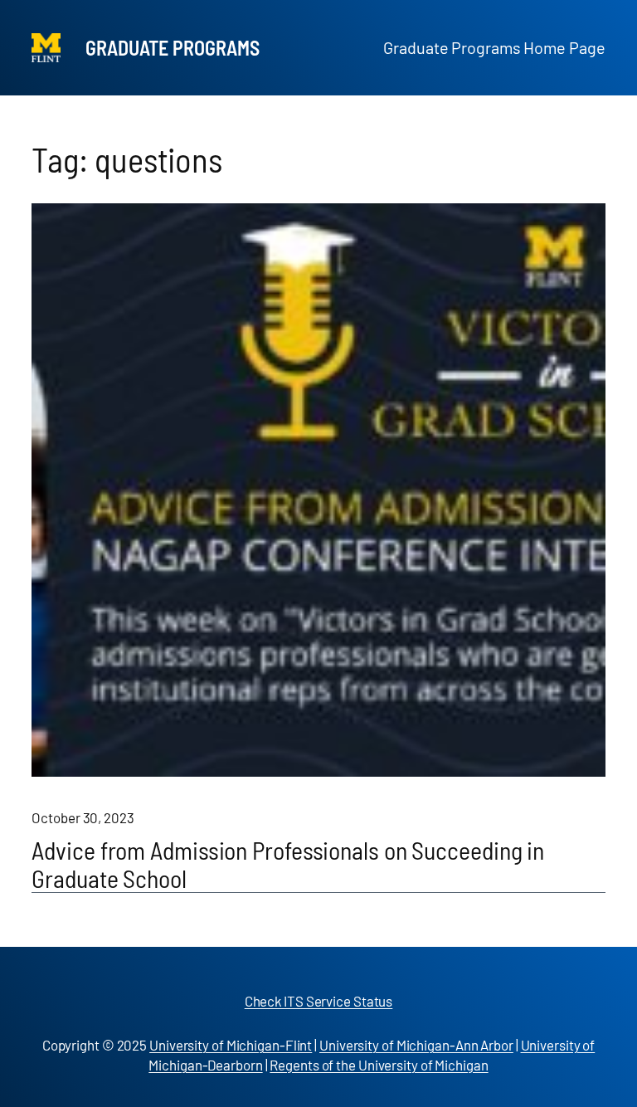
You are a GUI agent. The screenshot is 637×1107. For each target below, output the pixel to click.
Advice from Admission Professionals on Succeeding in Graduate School (288, 864)
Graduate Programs (172, 48)
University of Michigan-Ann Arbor (416, 1044)
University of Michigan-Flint (230, 1044)
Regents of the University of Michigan (379, 1064)
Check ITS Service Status (319, 1000)
